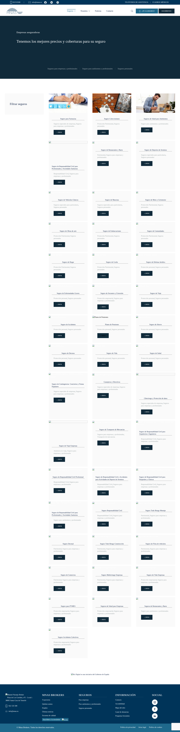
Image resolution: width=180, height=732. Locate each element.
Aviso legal (142, 727)
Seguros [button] (70, 11)
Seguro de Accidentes (68, 324)
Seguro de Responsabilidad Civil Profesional (68, 477)
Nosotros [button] (84, 11)
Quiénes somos (47, 704)
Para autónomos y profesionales (90, 704)
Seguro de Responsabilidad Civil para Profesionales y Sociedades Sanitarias (65, 167)
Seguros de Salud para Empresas (112, 606)
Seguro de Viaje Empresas (68, 446)
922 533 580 (13, 706)
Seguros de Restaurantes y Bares (155, 606)
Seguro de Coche (112, 262)
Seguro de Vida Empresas (155, 575)
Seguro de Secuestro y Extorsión (112, 293)
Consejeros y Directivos (112, 382)
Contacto (109, 11)
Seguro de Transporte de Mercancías (112, 430)
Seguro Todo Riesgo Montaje (155, 510)
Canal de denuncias (122, 712)
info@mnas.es (13, 711)
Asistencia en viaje (60, 451)
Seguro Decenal (68, 544)
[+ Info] (68, 103)
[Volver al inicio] (15, 11)
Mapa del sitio (120, 708)
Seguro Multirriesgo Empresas (111, 575)
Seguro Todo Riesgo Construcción (112, 544)
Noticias (98, 11)
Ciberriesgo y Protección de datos (155, 398)
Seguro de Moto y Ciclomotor (155, 200)
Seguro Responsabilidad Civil (112, 510)
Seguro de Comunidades (155, 231)
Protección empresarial (105, 298)
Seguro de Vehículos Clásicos (68, 200)
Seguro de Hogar (68, 262)
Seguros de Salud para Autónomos (156, 119)
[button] (132, 11)
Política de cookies (155, 727)
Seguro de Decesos (68, 353)
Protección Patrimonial (105, 124)
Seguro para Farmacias (68, 119)
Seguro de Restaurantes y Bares (112, 150)
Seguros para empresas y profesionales (62, 69)
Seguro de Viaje (155, 293)
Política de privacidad (127, 727)
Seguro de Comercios (68, 575)
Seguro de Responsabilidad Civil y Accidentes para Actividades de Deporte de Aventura (111, 478)
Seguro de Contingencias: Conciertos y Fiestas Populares (68, 385)
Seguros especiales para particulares (153, 155)
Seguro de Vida (112, 353)
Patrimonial (101, 155)
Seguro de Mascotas (112, 200)
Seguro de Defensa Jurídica (155, 262)
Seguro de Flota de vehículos (156, 544)
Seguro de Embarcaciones (112, 231)
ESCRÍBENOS (166, 11)
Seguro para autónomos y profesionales (97, 69)
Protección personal (148, 267)
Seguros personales (125, 69)
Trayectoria (46, 700)
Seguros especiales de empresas (64, 124)
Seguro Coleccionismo (112, 119)
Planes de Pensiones (112, 324)
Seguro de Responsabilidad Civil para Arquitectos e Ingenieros (152, 433)
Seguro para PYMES (68, 606)
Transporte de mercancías (106, 437)
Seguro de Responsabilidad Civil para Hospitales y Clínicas (152, 478)
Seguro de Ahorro (155, 324)
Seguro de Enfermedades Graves (68, 293)
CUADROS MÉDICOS (160, 2)
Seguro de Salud (155, 353)
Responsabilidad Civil (61, 174)
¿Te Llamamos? (148, 11)
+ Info (59, 132)
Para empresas (84, 700)
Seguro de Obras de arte (68, 231)
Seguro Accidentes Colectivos (68, 637)
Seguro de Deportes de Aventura (155, 150)
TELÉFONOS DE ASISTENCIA (136, 2)
